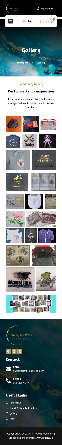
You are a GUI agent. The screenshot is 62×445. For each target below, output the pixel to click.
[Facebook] (8, 351)
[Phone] (8, 380)
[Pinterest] (19, 351)
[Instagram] (14, 351)
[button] (10, 21)
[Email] (8, 369)
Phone (17, 378)
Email (17, 367)
